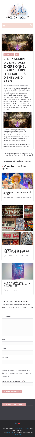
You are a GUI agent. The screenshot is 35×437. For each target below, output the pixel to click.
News (17, 54)
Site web (5, 358)
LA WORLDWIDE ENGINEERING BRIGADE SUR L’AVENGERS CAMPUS (17, 251)
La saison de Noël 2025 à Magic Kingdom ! (17, 161)
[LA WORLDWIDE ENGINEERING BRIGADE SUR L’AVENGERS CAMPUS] (17, 205)
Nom (4, 339)
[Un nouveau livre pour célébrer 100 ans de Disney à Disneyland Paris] (17, 264)
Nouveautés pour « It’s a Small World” (17, 193)
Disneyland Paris (8, 54)
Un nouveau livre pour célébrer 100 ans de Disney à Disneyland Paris (17, 284)
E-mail (4, 348)
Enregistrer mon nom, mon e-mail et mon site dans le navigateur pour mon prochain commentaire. (17, 373)
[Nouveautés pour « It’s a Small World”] (17, 173)
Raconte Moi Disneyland (21, 85)
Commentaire (7, 316)
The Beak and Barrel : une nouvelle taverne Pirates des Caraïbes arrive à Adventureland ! (18, 155)
